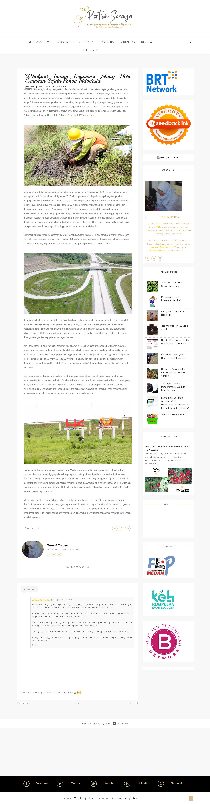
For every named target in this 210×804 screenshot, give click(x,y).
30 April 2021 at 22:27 (61, 600)
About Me (43, 42)
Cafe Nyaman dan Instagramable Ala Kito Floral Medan (173, 387)
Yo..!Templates (83, 798)
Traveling (106, 42)
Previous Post (23, 703)
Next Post (133, 703)
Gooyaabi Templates (124, 798)
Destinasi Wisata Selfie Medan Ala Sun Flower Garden (173, 372)
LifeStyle (90, 50)
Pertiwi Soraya (57, 545)
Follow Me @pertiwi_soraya (105, 723)
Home (79, 703)
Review (147, 42)
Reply (34, 645)
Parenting (127, 42)
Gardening (65, 42)
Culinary (86, 42)
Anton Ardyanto (41, 600)
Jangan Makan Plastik (172, 414)
